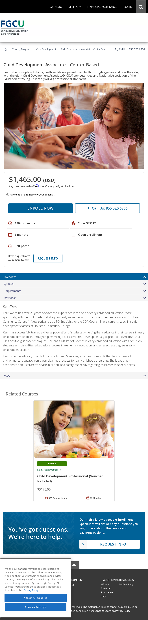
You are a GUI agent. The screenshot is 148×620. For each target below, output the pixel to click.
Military (105, 584)
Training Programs (21, 49)
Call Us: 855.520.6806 (130, 49)
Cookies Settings (35, 607)
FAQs (7, 375)
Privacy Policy (122, 610)
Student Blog (126, 584)
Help (103, 596)
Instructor (10, 298)
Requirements (12, 291)
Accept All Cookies (35, 597)
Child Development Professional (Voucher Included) (70, 478)
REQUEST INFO (48, 258)
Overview (10, 277)
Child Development (46, 49)
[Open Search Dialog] (141, 6)
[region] (35, 588)
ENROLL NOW (40, 208)
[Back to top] (74, 579)
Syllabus (9, 283)
